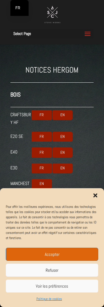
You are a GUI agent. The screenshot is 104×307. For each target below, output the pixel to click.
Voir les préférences (52, 286)
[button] (95, 195)
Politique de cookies (49, 299)
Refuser (52, 270)
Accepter (52, 254)
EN (62, 114)
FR (42, 114)
